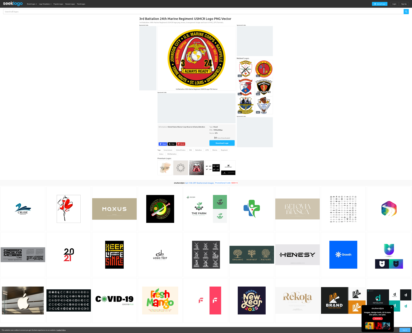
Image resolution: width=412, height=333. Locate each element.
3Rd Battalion (171, 154)
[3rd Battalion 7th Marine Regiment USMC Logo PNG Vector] (264, 69)
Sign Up (404, 4)
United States (180, 150)
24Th (207, 150)
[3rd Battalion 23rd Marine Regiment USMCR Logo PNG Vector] (246, 69)
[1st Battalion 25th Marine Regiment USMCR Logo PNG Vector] (246, 87)
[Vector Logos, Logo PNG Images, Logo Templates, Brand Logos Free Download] (13, 4)
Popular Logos (58, 4)
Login (394, 4)
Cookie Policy (61, 330)
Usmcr (161, 154)
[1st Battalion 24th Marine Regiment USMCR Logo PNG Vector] (264, 105)
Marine (214, 150)
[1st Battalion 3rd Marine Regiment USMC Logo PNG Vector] (264, 87)
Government (168, 150)
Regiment (224, 150)
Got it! (405, 330)
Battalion (198, 150)
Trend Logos (81, 4)
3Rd (190, 150)
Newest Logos (70, 4)
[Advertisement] (147, 58)
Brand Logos (31, 4)
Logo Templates (44, 4)
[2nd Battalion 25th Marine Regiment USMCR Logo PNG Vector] (246, 105)
